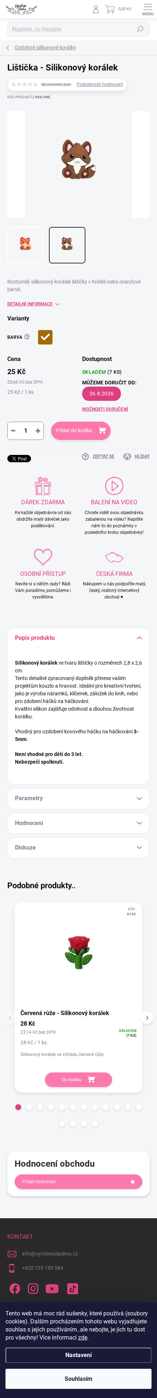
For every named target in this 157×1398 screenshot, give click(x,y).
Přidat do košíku (74, 430)
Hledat (140, 29)
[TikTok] (71, 1287)
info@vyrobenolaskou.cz (50, 1254)
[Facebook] (13, 1287)
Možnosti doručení (105, 409)
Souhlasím (78, 1378)
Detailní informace (30, 304)
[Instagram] (32, 1287)
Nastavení (78, 1355)
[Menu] (148, 9)
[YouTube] (52, 1287)
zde (82, 1337)
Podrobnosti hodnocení (100, 84)
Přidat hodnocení (39, 1181)
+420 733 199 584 (42, 1268)
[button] (18, 1107)
